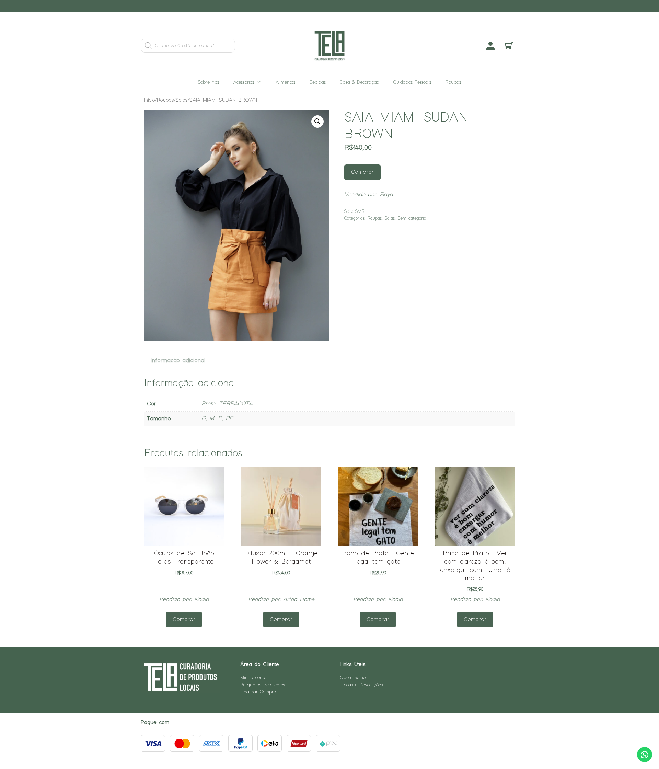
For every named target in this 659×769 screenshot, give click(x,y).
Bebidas (318, 82)
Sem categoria (412, 218)
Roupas (453, 82)
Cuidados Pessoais (412, 82)
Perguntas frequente (261, 684)
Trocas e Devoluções (361, 684)
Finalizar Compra (258, 692)
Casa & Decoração (359, 82)
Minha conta (253, 677)
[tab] (177, 360)
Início (149, 100)
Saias (182, 100)
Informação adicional (177, 361)
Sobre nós (208, 82)
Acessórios (243, 82)
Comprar (362, 172)
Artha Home (298, 599)
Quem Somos (353, 677)
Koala (201, 599)
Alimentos (285, 82)
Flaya (386, 195)
